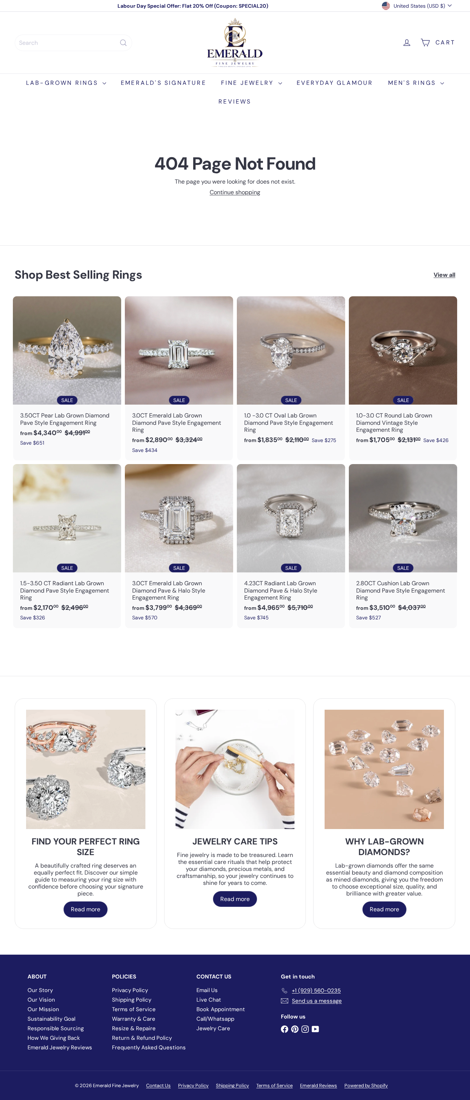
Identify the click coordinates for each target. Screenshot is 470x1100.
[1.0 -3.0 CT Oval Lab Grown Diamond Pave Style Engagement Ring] (291, 373)
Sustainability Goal (51, 1019)
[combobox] (73, 43)
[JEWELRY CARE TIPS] (235, 769)
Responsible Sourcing (56, 1028)
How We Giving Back (54, 1038)
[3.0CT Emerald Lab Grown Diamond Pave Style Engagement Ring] (179, 378)
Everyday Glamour (335, 83)
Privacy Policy (130, 990)
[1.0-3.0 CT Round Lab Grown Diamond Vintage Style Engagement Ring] (403, 373)
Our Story (40, 990)
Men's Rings (413, 83)
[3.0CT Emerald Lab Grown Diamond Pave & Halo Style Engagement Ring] (179, 546)
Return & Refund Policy (142, 1038)
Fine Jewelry (248, 83)
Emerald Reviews (318, 1085)
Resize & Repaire (134, 1028)
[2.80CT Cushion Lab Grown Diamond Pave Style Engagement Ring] (403, 546)
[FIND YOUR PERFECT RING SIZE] (85, 769)
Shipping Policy (131, 999)
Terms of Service (134, 1009)
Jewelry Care (213, 1028)
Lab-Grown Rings (63, 83)
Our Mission (43, 1009)
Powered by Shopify (366, 1085)
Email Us (207, 990)
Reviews (234, 101)
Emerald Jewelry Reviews (60, 1047)
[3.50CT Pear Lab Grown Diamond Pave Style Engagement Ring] (67, 374)
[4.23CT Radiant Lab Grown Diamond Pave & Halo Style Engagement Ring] (291, 546)
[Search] (123, 43)
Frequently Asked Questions (149, 1047)
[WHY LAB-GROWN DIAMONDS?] (384, 769)
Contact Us (158, 1085)
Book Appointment (220, 1009)
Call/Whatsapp (215, 1019)
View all (444, 274)
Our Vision (41, 999)
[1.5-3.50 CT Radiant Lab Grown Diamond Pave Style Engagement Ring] (67, 546)
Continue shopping (235, 192)
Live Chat (208, 999)
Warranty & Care (133, 1019)
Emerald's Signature (163, 83)
